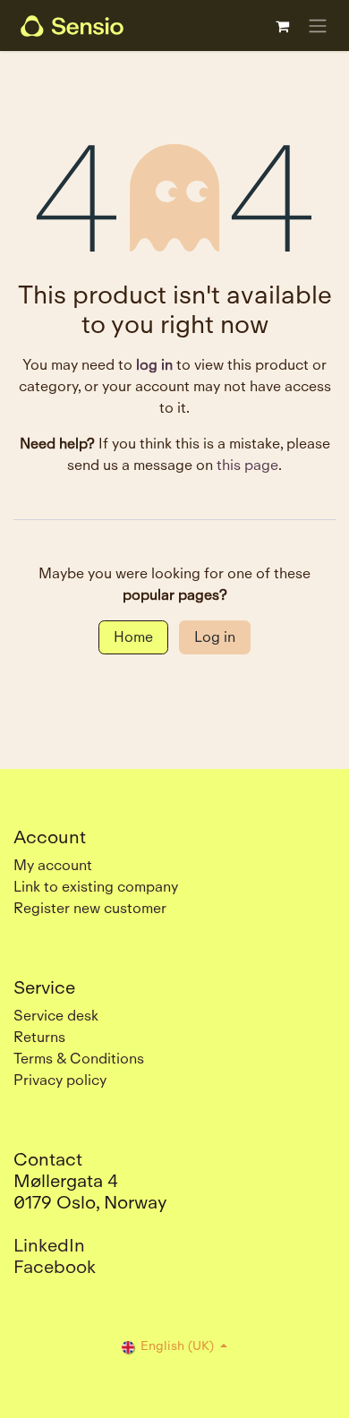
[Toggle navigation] (318, 25)
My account (52, 865)
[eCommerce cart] (282, 26)
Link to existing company (95, 886)
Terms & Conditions (78, 1058)
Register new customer (89, 908)
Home (133, 636)
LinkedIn (49, 1245)
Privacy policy (59, 1080)
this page (247, 465)
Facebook (54, 1266)
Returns (39, 1037)
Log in (214, 636)
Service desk (55, 1015)
